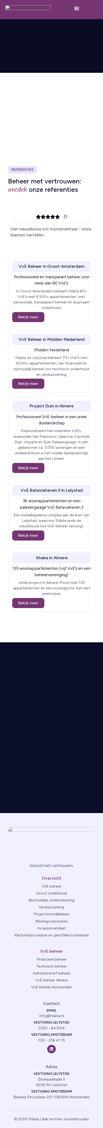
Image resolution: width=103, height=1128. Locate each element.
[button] (77, 8)
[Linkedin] (51, 1049)
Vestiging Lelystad (51, 1022)
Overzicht (52, 878)
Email (52, 1010)
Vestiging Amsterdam (51, 1035)
